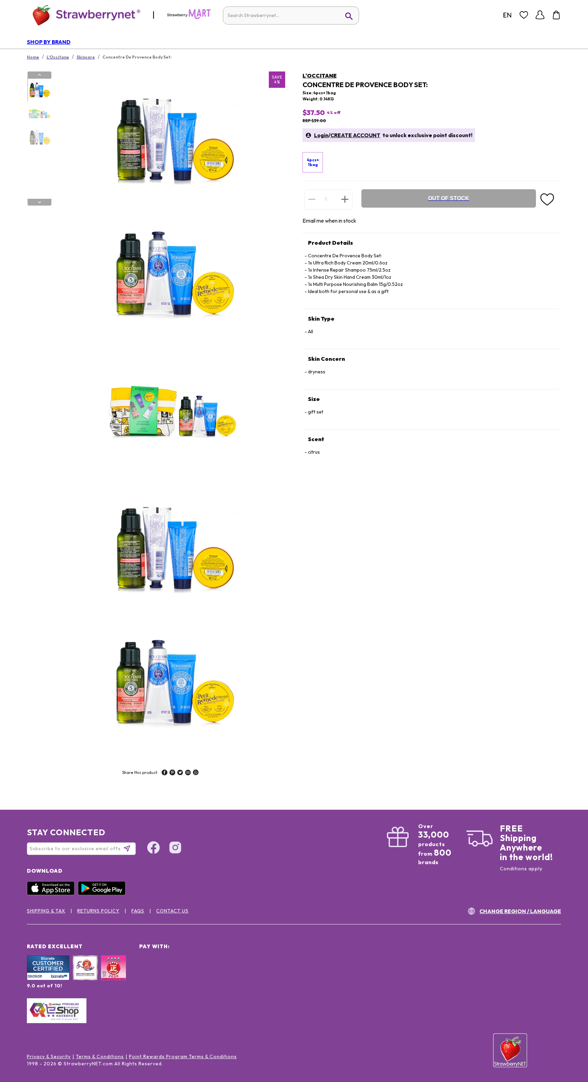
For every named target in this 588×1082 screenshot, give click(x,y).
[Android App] (103, 893)
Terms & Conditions (100, 1056)
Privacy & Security (49, 1056)
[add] (345, 199)
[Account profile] (540, 15)
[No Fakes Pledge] (113, 975)
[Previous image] (39, 74)
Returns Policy (98, 911)
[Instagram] (175, 848)
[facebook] (164, 773)
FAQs (137, 911)
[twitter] (180, 773)
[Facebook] (153, 848)
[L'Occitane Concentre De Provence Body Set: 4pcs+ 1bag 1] (39, 90)
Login (321, 135)
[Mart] (189, 17)
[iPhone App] (52, 893)
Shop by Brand (48, 41)
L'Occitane (320, 75)
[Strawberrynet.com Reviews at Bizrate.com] (48, 978)
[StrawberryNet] (83, 15)
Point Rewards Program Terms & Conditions (183, 1056)
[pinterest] (172, 773)
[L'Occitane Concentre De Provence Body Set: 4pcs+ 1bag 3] (39, 137)
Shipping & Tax (46, 911)
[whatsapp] (196, 773)
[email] (188, 773)
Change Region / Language (520, 911)
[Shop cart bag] (556, 15)
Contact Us (172, 911)
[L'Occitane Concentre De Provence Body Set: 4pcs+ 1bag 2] (39, 113)
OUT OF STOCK (448, 198)
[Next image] (39, 202)
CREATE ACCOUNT (355, 135)
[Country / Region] (507, 15)
